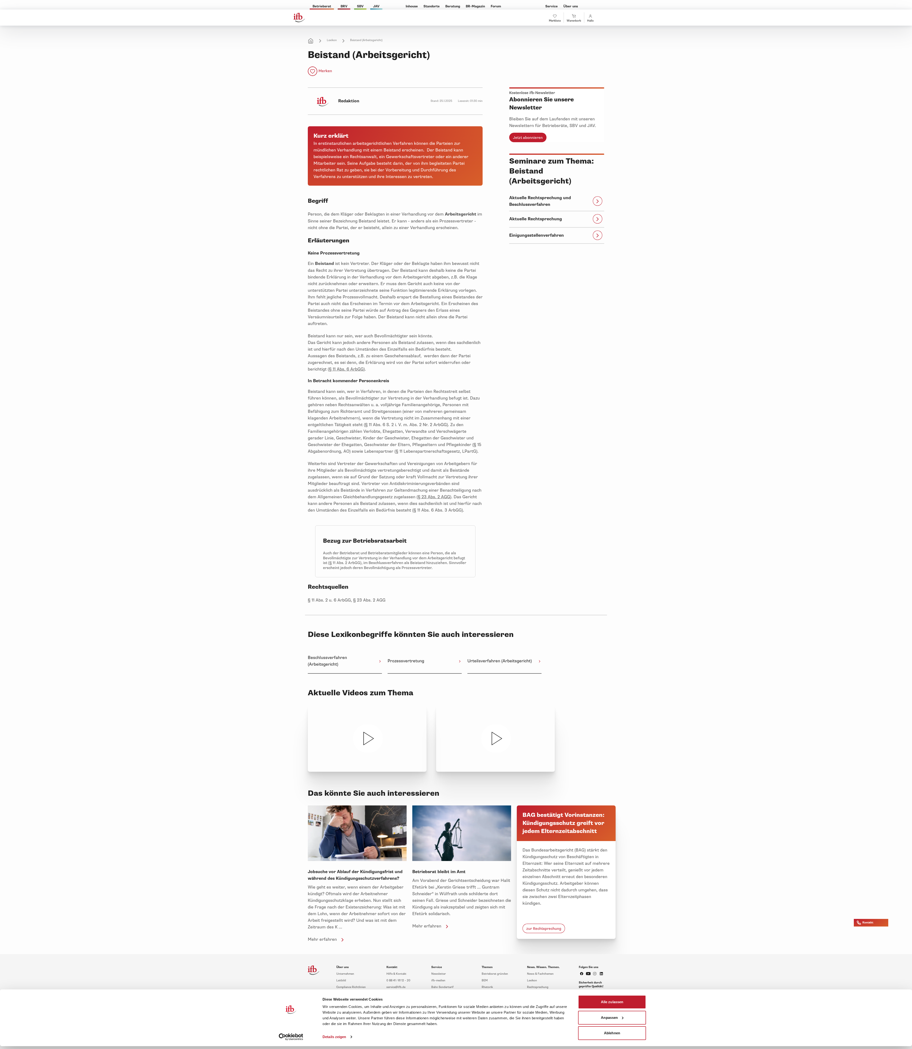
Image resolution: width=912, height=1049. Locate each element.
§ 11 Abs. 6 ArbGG (346, 369)
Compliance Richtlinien (351, 987)
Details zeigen (334, 1037)
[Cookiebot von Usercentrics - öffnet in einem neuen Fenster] (291, 1036)
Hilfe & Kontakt (396, 974)
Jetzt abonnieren (528, 137)
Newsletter (438, 974)
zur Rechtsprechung (543, 928)
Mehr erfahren (322, 939)
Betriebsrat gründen (495, 974)
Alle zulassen (612, 1002)
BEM (485, 980)
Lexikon (332, 40)
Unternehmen (345, 974)
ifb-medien (438, 980)
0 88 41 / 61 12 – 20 (398, 980)
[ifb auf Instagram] (595, 973)
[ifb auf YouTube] (588, 973)
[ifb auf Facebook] (581, 973)
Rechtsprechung (537, 987)
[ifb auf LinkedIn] (601, 973)
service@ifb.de (395, 987)
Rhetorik (487, 987)
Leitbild (341, 980)
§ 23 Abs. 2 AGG (434, 496)
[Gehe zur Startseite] (299, 17)
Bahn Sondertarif (442, 987)
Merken (325, 71)
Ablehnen (612, 1033)
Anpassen (609, 1017)
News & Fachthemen (540, 974)
